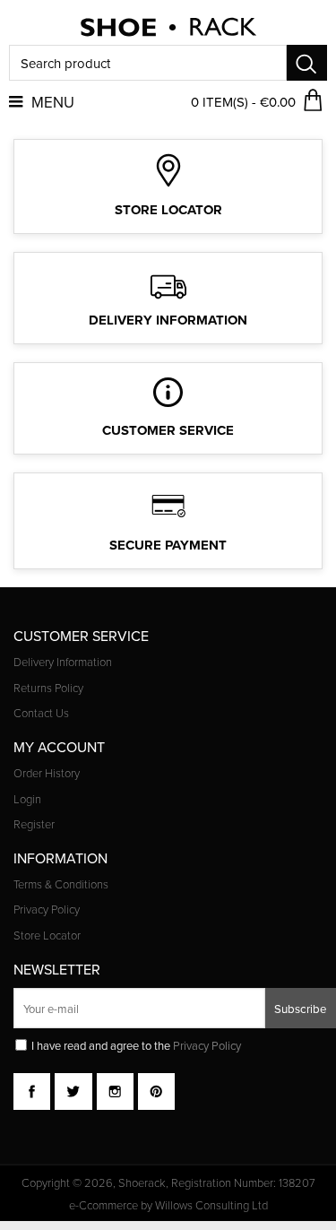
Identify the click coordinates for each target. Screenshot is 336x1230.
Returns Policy (48, 688)
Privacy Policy (46, 910)
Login (27, 800)
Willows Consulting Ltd (211, 1205)
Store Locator (47, 936)
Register (34, 825)
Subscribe (300, 1008)
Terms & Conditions (60, 885)
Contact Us (41, 714)
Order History (46, 774)
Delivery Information (62, 662)
